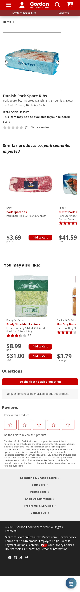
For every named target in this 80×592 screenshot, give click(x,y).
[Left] (5, 62)
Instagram (15, 558)
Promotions (38, 492)
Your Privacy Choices (61, 545)
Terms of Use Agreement (21, 541)
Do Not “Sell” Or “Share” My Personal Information (36, 549)
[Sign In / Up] (22, 5)
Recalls (65, 541)
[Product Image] (32, 61)
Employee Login (49, 541)
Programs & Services (38, 506)
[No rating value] (14, 127)
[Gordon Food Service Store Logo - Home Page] (40, 5)
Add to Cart (40, 237)
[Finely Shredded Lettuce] (30, 296)
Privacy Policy (67, 537)
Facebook (10, 558)
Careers (34, 545)
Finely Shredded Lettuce (23, 322)
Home (7, 22)
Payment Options (16, 545)
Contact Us (38, 513)
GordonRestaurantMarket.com (37, 537)
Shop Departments (38, 499)
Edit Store (64, 12)
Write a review (40, 127)
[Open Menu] (8, 5)
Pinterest (27, 558)
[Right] (59, 62)
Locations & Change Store (38, 478)
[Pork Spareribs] (30, 184)
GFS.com (10, 537)
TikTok (21, 558)
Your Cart (38, 485)
